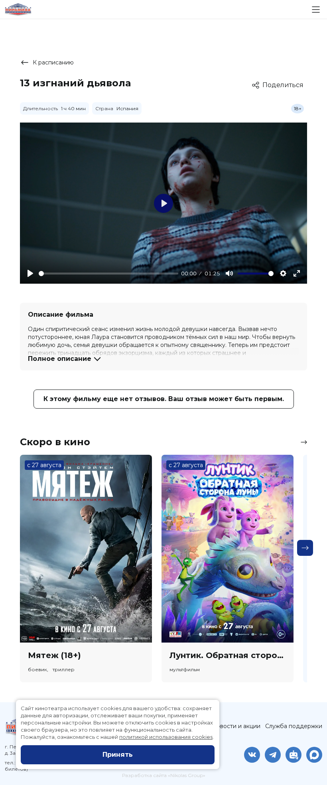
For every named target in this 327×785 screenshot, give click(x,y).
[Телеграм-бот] (293, 755)
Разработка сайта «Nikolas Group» (163, 775)
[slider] (108, 273)
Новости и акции (236, 726)
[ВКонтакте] (252, 755)
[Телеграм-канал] (273, 755)
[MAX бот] (314, 755)
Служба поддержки (293, 726)
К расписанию (53, 62)
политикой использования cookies (166, 737)
